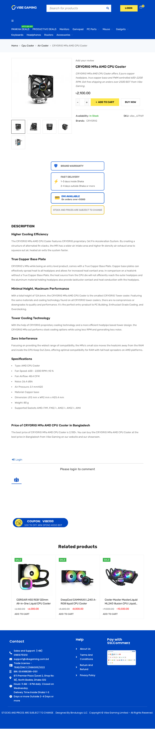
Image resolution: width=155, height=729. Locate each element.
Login (18, 459)
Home (14, 45)
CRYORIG (91, 120)
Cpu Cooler (28, 45)
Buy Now (130, 102)
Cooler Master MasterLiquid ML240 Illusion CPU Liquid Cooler (121, 603)
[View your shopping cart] (141, 7)
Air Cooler (43, 45)
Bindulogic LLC (79, 712)
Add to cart (106, 102)
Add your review (85, 60)
